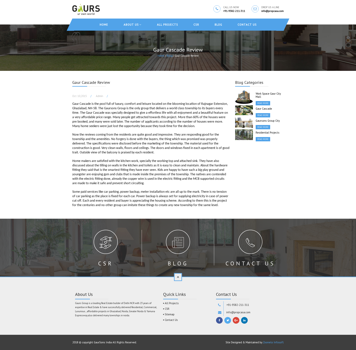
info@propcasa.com (272, 11)
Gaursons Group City (268, 120)
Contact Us (247, 24)
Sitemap (169, 314)
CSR (196, 24)
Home (104, 24)
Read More (262, 103)
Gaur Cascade (264, 108)
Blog (218, 24)
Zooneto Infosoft (273, 342)
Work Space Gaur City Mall (268, 95)
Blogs (170, 55)
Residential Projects (267, 132)
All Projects (167, 24)
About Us (131, 24)
